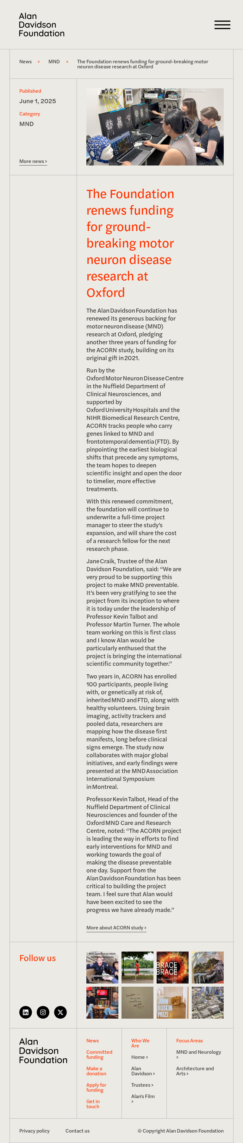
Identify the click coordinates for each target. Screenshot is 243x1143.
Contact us (77, 1130)
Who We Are (140, 1043)
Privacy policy (34, 1130)
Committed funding (99, 1054)
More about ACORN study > (116, 927)
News (92, 1040)
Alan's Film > (143, 1098)
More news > (33, 161)
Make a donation (96, 1071)
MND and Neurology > (198, 1054)
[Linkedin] (25, 1012)
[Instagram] (43, 1012)
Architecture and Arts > (195, 1071)
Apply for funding (96, 1087)
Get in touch (93, 1103)
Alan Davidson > (143, 1071)
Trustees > (142, 1084)
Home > (139, 1056)
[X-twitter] (60, 1012)
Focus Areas (189, 1040)
